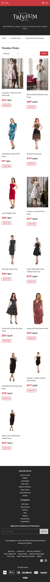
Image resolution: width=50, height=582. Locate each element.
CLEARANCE (25, 522)
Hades (25, 495)
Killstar (25, 478)
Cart (46, 3)
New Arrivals (25, 507)
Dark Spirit (25, 484)
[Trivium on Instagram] (46, 561)
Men (25, 513)
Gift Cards (25, 504)
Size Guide (11, 556)
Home (4, 38)
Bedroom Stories (25, 487)
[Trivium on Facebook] (41, 561)
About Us (11, 551)
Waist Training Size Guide (26, 556)
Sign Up (44, 531)
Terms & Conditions (33, 551)
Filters (44, 53)
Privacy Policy (22, 554)
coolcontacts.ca (25, 493)
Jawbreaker (25, 481)
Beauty (25, 516)
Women (25, 510)
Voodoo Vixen (16, 38)
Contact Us (21, 551)
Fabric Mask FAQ (10, 554)
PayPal (39, 556)
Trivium (25, 567)
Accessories (25, 519)
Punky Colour (25, 490)
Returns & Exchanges (36, 554)
